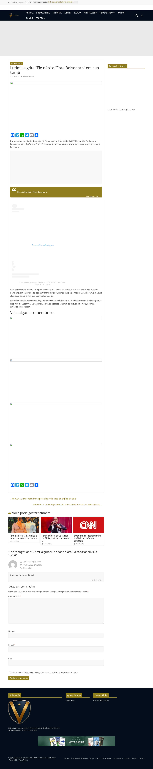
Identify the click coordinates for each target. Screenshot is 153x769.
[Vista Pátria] (13, 15)
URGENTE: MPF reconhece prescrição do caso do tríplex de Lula (43, 498)
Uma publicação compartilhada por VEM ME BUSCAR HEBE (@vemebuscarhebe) (42, 283)
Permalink (27, 568)
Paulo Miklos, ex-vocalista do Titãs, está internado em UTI (55, 538)
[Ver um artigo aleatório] (142, 15)
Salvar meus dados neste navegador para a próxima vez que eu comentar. (44, 672)
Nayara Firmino (28, 76)
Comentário (14, 596)
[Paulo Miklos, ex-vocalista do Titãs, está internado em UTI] (56, 518)
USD (123, 109)
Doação (29, 18)
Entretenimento (107, 13)
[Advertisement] (76, 38)
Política (29, 13)
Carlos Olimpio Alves (32, 561)
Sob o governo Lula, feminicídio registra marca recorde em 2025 (61, 3)
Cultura (77, 13)
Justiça (68, 13)
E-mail (11, 645)
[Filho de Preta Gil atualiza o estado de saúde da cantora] (23, 518)
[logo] (19, 700)
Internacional (43, 13)
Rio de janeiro (90, 13)
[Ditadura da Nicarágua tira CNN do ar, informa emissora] (88, 518)
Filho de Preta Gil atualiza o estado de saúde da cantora (24, 537)
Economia (57, 13)
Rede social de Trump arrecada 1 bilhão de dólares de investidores (68, 504)
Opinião (121, 13)
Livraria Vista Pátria (101, 700)
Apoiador (40, 18)
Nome (11, 631)
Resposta (98, 580)
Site (10, 658)
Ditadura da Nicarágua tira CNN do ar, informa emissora (87, 538)
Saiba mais (70, 700)
